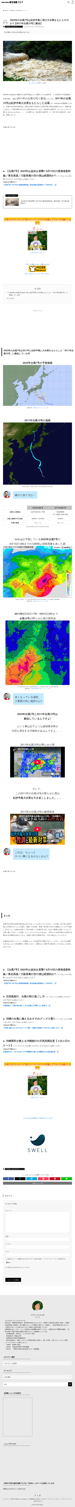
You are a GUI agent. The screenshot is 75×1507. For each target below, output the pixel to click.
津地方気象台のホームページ (39, 688)
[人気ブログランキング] (37, 250)
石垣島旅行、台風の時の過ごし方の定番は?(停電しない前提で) (26, 1005)
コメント (8, 1210)
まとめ (11, 298)
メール (8, 1244)
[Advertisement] (37, 142)
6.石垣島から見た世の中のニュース (13, 26)
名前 (7, 1236)
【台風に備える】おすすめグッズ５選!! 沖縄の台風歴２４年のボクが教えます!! (32, 1028)
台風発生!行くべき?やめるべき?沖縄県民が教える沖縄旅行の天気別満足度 (30, 1052)
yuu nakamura (33, 83)
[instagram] (40, 1495)
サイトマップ (66, 1499)
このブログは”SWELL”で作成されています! (37, 1118)
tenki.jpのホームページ (39, 601)
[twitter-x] (37, 1495)
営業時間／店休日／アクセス (38, 1499)
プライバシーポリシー (54, 1499)
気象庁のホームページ (39, 408)
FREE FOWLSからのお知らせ (19, 1499)
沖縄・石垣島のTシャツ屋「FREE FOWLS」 (37, 274)
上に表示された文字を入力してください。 (18, 1267)
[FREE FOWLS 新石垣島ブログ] (12, 2)
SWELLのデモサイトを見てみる (14, 1489)
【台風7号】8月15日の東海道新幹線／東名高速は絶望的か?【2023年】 (29, 185)
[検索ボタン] (68, 2)
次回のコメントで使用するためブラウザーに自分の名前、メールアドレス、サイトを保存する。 (36, 1259)
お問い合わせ (37, 1501)
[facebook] (35, 1495)
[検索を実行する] (70, 1384)
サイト (7, 1251)
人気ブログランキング (37, 252)
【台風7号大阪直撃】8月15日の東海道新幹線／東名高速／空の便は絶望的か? (45, 202)
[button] (8, 1178)
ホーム (6, 1499)
